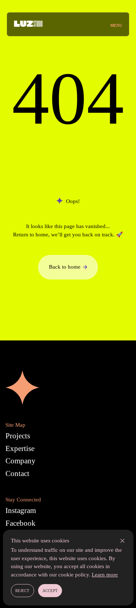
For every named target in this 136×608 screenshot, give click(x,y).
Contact (17, 473)
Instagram (20, 510)
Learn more (105, 575)
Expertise (19, 448)
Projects (17, 436)
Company (20, 461)
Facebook (20, 523)
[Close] (122, 540)
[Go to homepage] (28, 24)
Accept (50, 590)
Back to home (65, 267)
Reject (22, 590)
